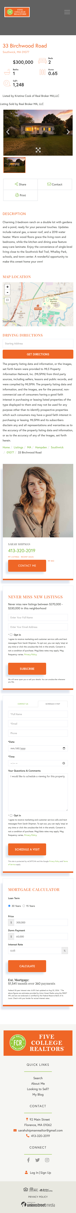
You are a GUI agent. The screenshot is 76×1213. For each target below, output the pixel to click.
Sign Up (45, 1172)
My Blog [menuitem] (38, 1094)
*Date (11, 741)
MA (29, 447)
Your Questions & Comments (24, 770)
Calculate (27, 966)
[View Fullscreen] (7, 300)
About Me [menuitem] (38, 1083)
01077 (10, 452)
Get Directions (38, 354)
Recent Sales (27, 557)
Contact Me (27, 565)
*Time (11, 756)
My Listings (13, 557)
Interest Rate (15, 944)
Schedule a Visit (52, 704)
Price (11, 916)
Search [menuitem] (38, 1078)
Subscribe (27, 669)
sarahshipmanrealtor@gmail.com (40, 1130)
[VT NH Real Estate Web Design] (38, 1204)
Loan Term (14, 898)
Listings (18, 447)
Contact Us (23, 704)
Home (6, 447)
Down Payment (16, 930)
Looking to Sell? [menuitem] (38, 1089)
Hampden (41, 447)
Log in (34, 1172)
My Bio (51, 561)
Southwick (57, 447)
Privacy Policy (30, 654)
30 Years (16, 906)
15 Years (30, 906)
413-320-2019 (21, 551)
